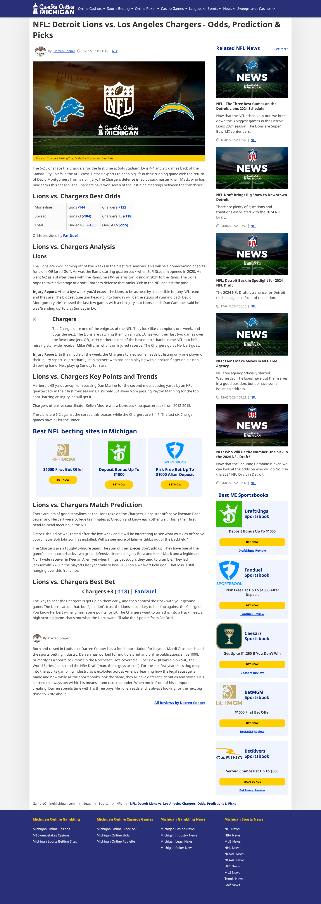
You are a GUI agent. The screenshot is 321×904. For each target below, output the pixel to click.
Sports (103, 803)
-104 (86, 216)
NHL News (232, 847)
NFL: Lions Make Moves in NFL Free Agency (246, 363)
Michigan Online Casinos (51, 829)
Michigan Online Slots (113, 835)
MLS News (232, 872)
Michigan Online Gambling (56, 819)
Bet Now (63, 480)
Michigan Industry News (178, 835)
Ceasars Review (252, 673)
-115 (123, 225)
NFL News (232, 829)
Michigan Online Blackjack (116, 829)
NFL (114, 51)
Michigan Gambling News (182, 819)
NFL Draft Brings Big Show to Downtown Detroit (251, 197)
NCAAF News (234, 854)
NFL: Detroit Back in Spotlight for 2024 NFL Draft (249, 283)
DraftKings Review (252, 550)
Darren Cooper (59, 638)
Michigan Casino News (177, 829)
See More (281, 49)
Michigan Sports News (243, 819)
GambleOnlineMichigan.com (54, 803)
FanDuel (70, 235)
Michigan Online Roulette (116, 841)
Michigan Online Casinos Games (125, 819)
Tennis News (233, 878)
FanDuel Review (252, 614)
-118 (127, 216)
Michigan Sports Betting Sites (55, 841)
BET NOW (175, 485)
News (87, 803)
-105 (91, 225)
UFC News (232, 866)
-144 (81, 207)
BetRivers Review (252, 790)
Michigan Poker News (176, 847)
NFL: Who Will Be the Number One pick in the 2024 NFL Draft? (252, 454)
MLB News (232, 841)
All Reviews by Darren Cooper (179, 703)
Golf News (232, 885)
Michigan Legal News (176, 841)
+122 (122, 207)
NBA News (232, 835)
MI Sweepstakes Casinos (51, 835)
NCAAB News (234, 860)
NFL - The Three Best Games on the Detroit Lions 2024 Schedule (246, 106)
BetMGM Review (252, 731)
